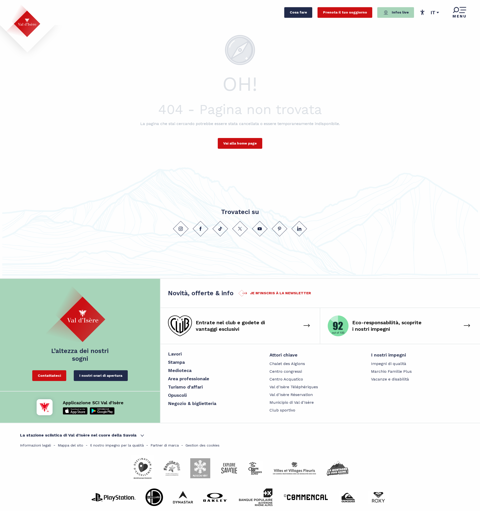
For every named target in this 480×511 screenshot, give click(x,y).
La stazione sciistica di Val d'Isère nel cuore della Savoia (78, 435)
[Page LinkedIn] (299, 228)
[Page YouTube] (260, 228)
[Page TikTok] (220, 228)
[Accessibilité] (422, 12)
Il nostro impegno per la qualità (117, 445)
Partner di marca (164, 445)
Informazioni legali (35, 445)
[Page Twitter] (240, 228)
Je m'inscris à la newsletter (280, 293)
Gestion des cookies (203, 445)
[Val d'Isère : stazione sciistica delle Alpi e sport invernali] (23, 20)
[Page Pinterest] (279, 228)
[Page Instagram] (180, 228)
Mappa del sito (70, 445)
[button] (434, 12)
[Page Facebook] (200, 228)
